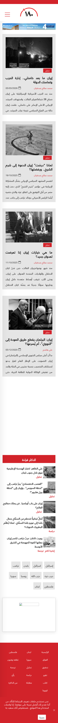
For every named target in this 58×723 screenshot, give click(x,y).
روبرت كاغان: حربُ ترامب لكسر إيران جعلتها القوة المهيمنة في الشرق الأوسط (25, 542)
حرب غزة (49, 576)
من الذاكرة (13, 683)
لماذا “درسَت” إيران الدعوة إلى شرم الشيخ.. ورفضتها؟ (29, 167)
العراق (45, 660)
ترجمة (41, 550)
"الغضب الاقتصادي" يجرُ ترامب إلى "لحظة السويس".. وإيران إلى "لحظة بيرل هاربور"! (25, 487)
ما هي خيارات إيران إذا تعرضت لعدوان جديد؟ (29, 254)
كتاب (45, 683)
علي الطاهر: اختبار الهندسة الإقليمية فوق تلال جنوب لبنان (25, 470)
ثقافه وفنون (12, 660)
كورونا (45, 690)
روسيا (24, 576)
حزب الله (35, 576)
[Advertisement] (29, 405)
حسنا (41, 717)
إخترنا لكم (50, 550)
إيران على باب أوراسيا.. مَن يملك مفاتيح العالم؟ (23, 505)
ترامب (16, 565)
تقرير (45, 675)
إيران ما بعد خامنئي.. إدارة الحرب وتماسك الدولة (29, 80)
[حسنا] (54, 710)
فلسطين (48, 586)
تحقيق (45, 667)
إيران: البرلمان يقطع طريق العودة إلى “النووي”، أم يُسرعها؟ (29, 341)
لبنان (37, 586)
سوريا (13, 576)
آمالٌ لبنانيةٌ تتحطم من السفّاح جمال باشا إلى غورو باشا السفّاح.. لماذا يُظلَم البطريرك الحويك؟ (23, 522)
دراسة (52, 530)
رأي (13, 675)
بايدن (26, 565)
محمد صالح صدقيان (43, 88)
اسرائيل (37, 565)
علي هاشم (47, 349)
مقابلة (29, 683)
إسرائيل (49, 565)
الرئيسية (45, 652)
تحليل (47, 70)
